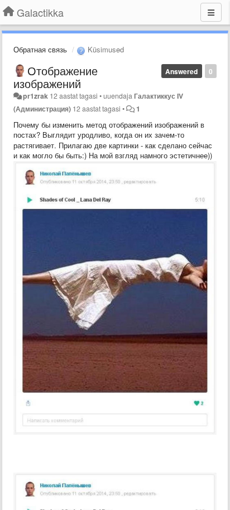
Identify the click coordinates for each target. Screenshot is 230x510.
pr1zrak (35, 96)
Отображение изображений (55, 76)
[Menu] (211, 12)
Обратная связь (40, 49)
